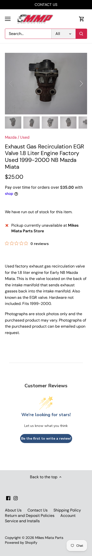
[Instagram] (15, 497)
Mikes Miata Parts (49, 537)
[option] (46, 83)
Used (24, 137)
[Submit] (81, 34)
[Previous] (11, 84)
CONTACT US (46, 4)
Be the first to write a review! (46, 438)
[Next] (81, 84)
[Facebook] (8, 497)
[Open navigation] (8, 19)
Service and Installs (22, 520)
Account (68, 515)
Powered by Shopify (21, 542)
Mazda (11, 137)
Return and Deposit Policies (29, 515)
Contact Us (37, 510)
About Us (13, 510)
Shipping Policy (67, 510)
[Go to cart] (82, 19)
